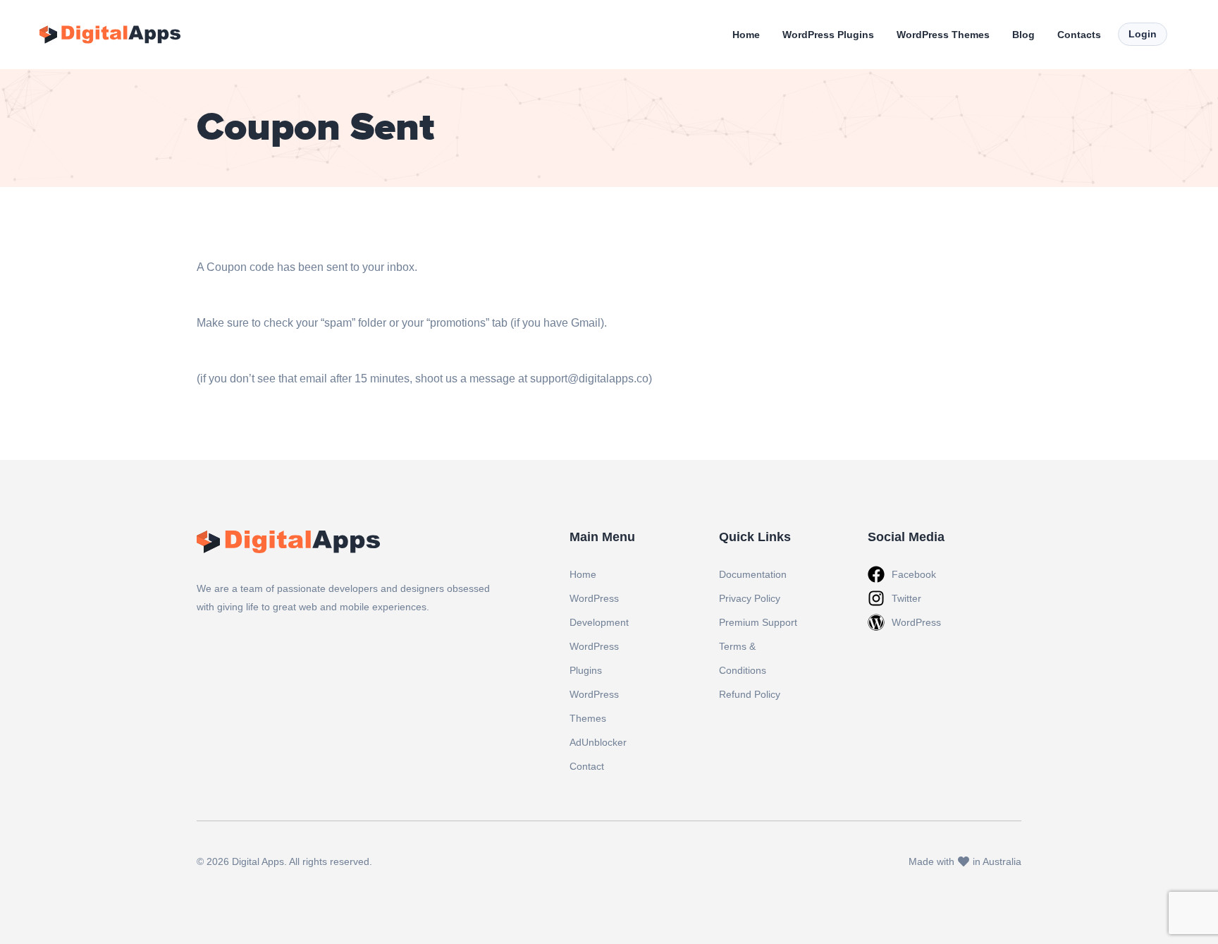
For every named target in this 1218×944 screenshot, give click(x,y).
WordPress (916, 622)
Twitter (906, 598)
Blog (1023, 34)
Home (746, 34)
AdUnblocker (598, 742)
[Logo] (109, 34)
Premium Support (758, 622)
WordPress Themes (943, 34)
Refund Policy (749, 694)
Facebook (914, 574)
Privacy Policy (749, 598)
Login (1142, 34)
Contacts (1079, 34)
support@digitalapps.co (589, 379)
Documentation (753, 574)
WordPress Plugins (828, 34)
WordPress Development (599, 610)
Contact (587, 766)
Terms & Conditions (742, 658)
